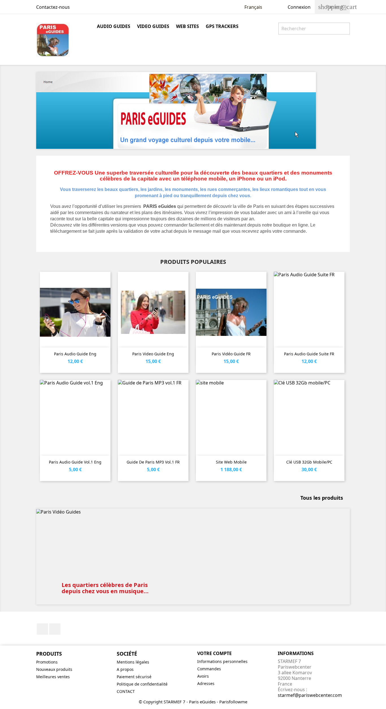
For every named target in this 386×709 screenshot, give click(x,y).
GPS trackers (222, 26)
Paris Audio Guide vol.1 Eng (75, 462)
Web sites (187, 26)
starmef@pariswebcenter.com (310, 695)
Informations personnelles (222, 661)
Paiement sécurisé (134, 676)
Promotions (47, 662)
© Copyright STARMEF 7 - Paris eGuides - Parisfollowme (193, 701)
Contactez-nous (53, 7)
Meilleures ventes (53, 676)
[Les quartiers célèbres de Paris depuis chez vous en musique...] (193, 511)
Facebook (42, 629)
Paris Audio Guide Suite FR (309, 353)
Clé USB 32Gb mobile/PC (309, 462)
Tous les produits (324, 498)
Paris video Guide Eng (153, 353)
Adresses (205, 683)
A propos (125, 669)
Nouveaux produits (54, 669)
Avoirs (203, 676)
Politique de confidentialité (142, 684)
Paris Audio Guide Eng (75, 353)
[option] (193, 556)
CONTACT (126, 691)
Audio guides (113, 26)
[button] (59, 556)
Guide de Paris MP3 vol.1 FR (153, 462)
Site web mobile (231, 462)
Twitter (54, 629)
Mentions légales (133, 662)
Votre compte (214, 653)
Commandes (209, 668)
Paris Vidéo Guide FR (231, 353)
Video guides (153, 26)
